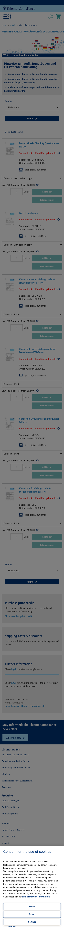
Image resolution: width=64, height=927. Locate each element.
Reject (32, 914)
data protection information (36, 897)
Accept (32, 906)
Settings (32, 922)
